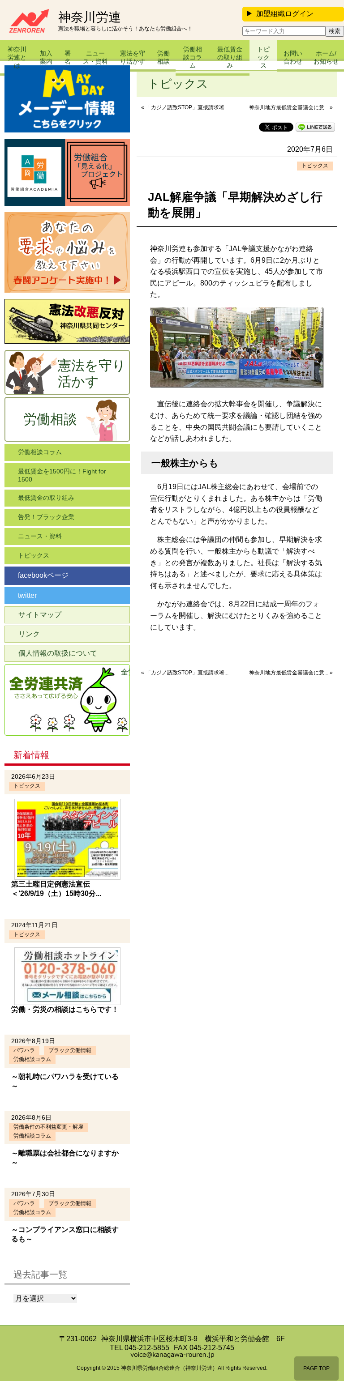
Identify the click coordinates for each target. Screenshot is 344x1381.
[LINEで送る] (315, 126)
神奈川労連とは (17, 57)
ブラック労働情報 (69, 1050)
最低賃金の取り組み (229, 57)
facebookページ (43, 575)
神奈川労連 (89, 17)
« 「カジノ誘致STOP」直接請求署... (184, 107)
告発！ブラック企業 (46, 516)
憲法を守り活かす (132, 57)
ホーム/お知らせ (326, 57)
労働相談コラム (192, 57)
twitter (27, 595)
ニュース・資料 (95, 57)
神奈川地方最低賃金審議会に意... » (291, 107)
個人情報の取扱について (57, 653)
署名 (67, 57)
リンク (29, 634)
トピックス (263, 57)
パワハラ (24, 1050)
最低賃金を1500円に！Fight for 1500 (62, 475)
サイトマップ (39, 614)
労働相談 (163, 57)
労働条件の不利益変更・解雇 (48, 1127)
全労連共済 (125, 672)
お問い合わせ (293, 57)
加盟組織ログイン (285, 13)
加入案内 (46, 57)
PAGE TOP (316, 1368)
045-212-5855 (147, 1347)
